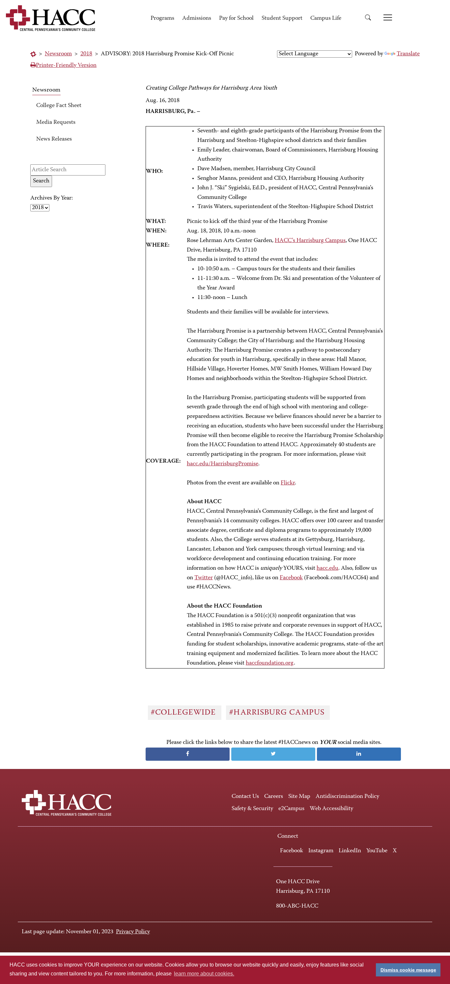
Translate (408, 54)
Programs (162, 18)
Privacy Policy (133, 932)
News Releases (54, 139)
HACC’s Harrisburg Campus (310, 241)
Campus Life (325, 18)
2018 (86, 54)
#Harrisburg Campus (278, 713)
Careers (273, 797)
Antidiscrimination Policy (347, 797)
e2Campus (291, 809)
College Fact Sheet (58, 106)
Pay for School (236, 18)
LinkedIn (350, 851)
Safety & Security (252, 809)
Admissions (196, 18)
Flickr (288, 483)
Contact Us (245, 797)
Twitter (203, 578)
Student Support (282, 18)
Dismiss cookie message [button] (408, 969)
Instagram (320, 851)
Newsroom (58, 54)
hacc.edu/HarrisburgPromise (222, 464)
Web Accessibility (331, 809)
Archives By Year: (51, 198)
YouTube (376, 851)
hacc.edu (327, 568)
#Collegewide (184, 713)
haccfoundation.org (270, 663)
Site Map (299, 797)
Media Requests (55, 122)
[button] (370, 19)
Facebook (291, 578)
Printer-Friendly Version (66, 65)
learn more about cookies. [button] (204, 973)
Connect (287, 836)
